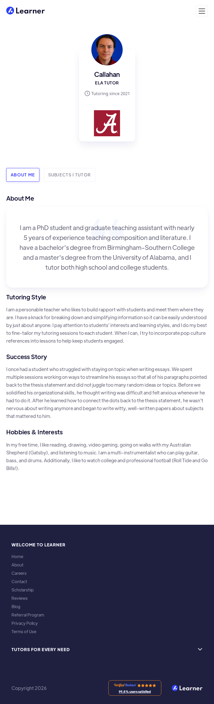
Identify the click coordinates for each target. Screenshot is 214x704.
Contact (19, 581)
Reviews (19, 598)
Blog (15, 606)
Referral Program (27, 614)
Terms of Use (23, 631)
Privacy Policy (24, 623)
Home (17, 556)
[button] (202, 11)
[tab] (22, 175)
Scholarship (22, 589)
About (17, 564)
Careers (19, 573)
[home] (25, 11)
